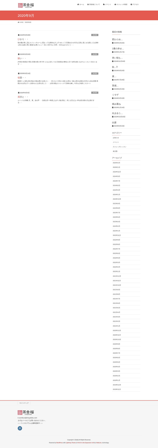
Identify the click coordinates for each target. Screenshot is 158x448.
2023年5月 (116, 217)
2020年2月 (116, 376)
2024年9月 (116, 176)
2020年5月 (116, 362)
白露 (114, 122)
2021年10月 (117, 285)
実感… (115, 85)
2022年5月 (116, 258)
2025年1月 (116, 167)
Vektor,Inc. (99, 442)
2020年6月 (116, 357)
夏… (114, 76)
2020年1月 (116, 380)
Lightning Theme (71, 442)
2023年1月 (116, 231)
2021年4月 (116, 312)
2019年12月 (117, 385)
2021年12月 (117, 276)
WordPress (59, 442)
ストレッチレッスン (119, 147)
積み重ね (116, 104)
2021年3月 (116, 317)
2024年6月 (116, 185)
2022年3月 (116, 262)
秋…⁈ (114, 67)
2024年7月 (116, 181)
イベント (116, 142)
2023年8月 (116, 208)
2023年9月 (116, 203)
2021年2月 (116, 321)
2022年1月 (116, 271)
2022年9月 (116, 240)
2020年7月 (116, 353)
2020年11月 (117, 335)
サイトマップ (23, 403)
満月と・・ (23, 97)
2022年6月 (116, 253)
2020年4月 (116, 366)
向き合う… (117, 113)
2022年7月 (116, 249)
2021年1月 (116, 326)
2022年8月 (116, 244)
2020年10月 (117, 339)
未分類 (95, 35)
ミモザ (115, 95)
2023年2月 (116, 226)
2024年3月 (116, 190)
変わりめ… (117, 39)
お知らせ (116, 138)
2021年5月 (116, 308)
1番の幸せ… (118, 48)
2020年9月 (116, 344)
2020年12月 (117, 330)
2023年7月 (116, 212)
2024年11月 (117, 172)
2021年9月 (116, 290)
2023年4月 (116, 221)
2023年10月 (117, 199)
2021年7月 (116, 299)
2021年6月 (116, 303)
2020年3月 (116, 371)
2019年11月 (117, 389)
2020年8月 (116, 348)
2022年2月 (116, 267)
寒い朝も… (117, 58)
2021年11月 (117, 280)
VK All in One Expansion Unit (85, 442)
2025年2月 (116, 163)
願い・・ (22, 58)
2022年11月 (117, 235)
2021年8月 (116, 294)
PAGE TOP (152, 433)
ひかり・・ (23, 39)
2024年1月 (116, 194)
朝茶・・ (22, 77)
